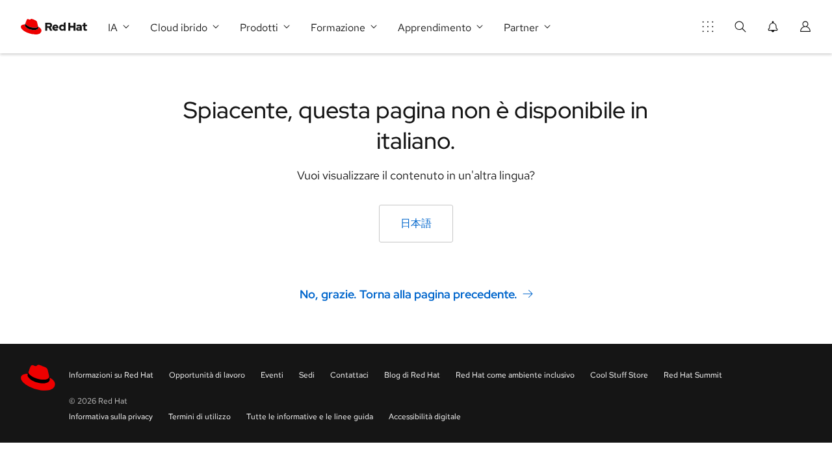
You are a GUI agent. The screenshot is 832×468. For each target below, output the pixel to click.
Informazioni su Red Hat (111, 375)
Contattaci (349, 375)
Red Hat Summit (693, 375)
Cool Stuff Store (619, 375)
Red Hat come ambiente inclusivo (515, 375)
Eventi (272, 375)
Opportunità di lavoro (207, 375)
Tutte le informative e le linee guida (309, 416)
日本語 (416, 223)
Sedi (307, 375)
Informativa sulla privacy (111, 416)
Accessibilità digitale (425, 416)
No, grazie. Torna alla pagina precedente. (408, 293)
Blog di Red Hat (412, 375)
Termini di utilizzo (199, 416)
